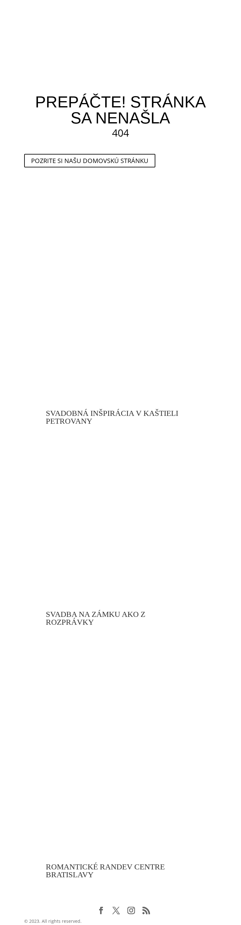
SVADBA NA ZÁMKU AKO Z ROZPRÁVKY (95, 618)
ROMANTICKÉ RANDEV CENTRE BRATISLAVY (105, 870)
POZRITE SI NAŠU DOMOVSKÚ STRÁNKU (89, 160)
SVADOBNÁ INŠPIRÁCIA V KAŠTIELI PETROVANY (112, 417)
